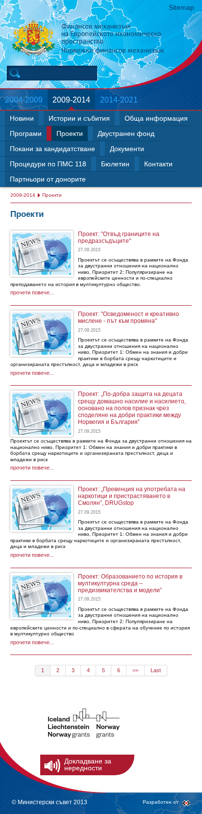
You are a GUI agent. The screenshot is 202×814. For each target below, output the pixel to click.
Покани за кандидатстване (52, 149)
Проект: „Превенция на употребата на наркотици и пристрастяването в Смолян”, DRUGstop (131, 496)
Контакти (158, 164)
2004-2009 (24, 100)
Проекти (69, 133)
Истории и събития (79, 118)
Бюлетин (115, 164)
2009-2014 (71, 100)
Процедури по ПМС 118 (48, 164)
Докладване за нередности (87, 764)
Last (156, 670)
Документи (127, 149)
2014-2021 (119, 100)
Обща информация (156, 118)
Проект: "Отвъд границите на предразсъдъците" (118, 237)
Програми (26, 133)
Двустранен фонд (126, 133)
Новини (22, 118)
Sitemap (181, 7)
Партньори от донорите (48, 179)
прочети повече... (32, 292)
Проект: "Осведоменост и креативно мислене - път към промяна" (128, 317)
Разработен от (160, 802)
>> (135, 670)
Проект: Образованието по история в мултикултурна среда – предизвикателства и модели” (130, 583)
